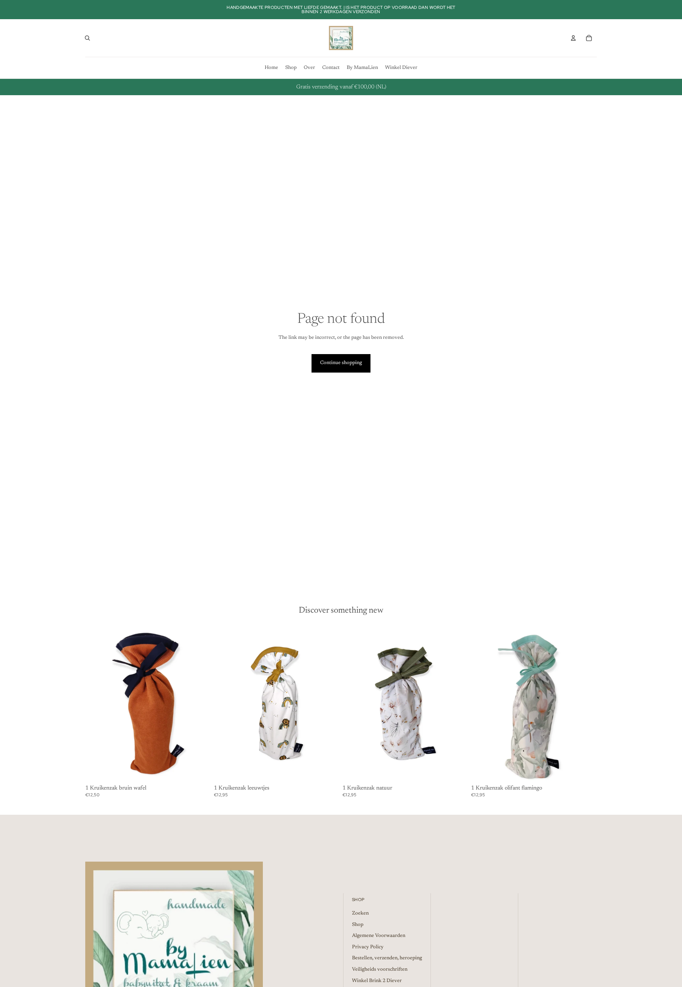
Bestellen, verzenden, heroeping (387, 958)
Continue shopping (341, 362)
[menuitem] (271, 68)
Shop (357, 924)
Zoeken (360, 913)
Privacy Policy (368, 947)
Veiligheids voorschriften (379, 969)
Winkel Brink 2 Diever (377, 980)
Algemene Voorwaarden (378, 935)
